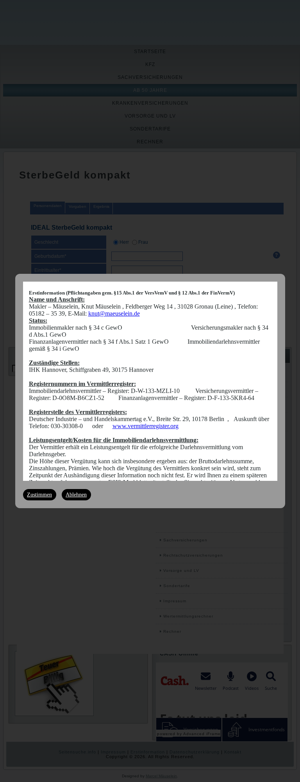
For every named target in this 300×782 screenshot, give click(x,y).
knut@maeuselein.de (114, 313)
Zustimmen (39, 495)
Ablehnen (76, 495)
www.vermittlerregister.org (145, 426)
